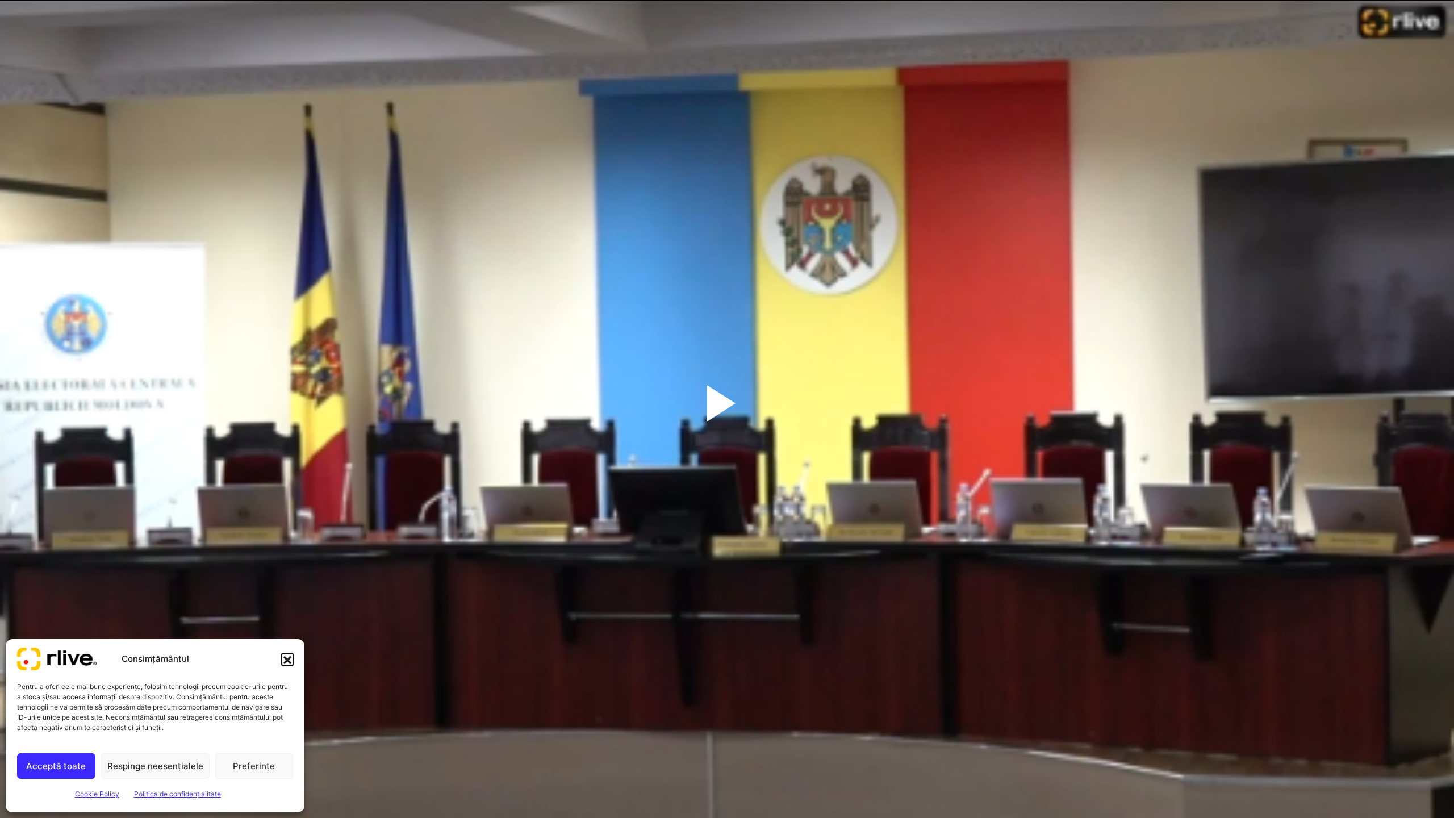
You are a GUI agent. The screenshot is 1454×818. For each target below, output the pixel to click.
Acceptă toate (56, 766)
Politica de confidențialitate (177, 794)
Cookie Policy (97, 794)
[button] (287, 659)
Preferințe (254, 766)
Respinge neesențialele (155, 766)
